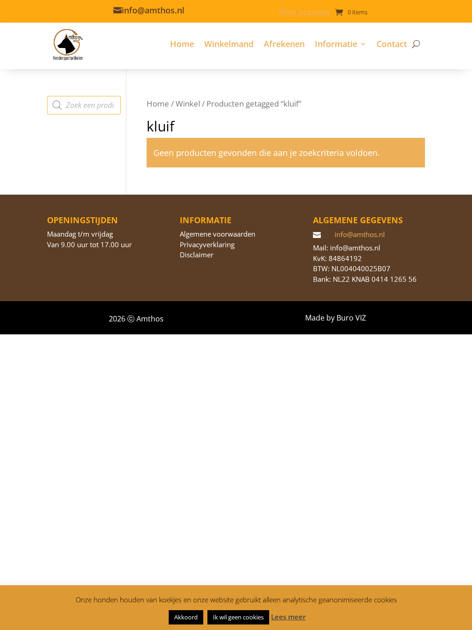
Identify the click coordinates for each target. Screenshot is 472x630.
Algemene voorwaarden (217, 233)
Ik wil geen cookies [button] (238, 617)
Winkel (188, 103)
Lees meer (288, 616)
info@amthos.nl (153, 10)
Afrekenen (284, 43)
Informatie (336, 43)
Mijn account (304, 13)
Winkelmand (229, 43)
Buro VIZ (351, 318)
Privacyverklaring (207, 244)
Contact (392, 43)
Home (182, 43)
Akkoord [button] (186, 617)
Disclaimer (196, 254)
